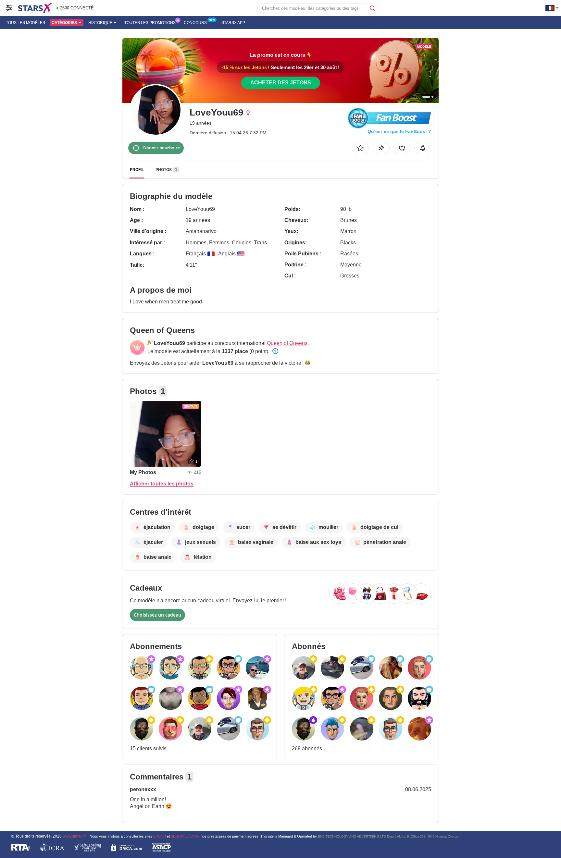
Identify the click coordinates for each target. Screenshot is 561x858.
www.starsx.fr (74, 836)
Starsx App (233, 22)
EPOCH (159, 836)
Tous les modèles (25, 22)
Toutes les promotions (150, 22)
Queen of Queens (287, 343)
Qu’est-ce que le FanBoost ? (399, 131)
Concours (195, 22)
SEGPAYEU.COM (185, 836)
